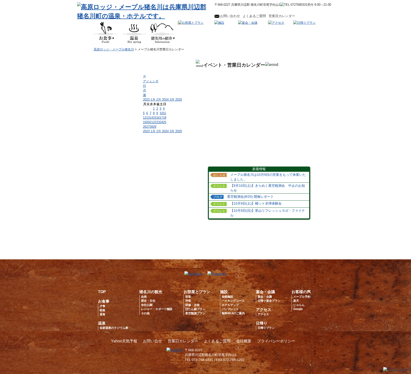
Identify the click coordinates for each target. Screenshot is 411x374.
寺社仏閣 (146, 305)
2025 (178, 99)
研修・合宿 (192, 305)
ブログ (217, 197)
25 (164, 122)
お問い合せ (152, 341)
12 (144, 117)
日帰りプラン (266, 328)
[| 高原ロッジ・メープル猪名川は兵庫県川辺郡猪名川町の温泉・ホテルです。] (143, 16)
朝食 (102, 310)
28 (151, 126)
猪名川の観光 (150, 292)
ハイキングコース (233, 300)
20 (148, 122)
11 (164, 113)
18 (164, 117)
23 (158, 122)
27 (148, 126)
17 (161, 117)
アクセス (263, 310)
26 (144, 126)
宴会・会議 (265, 292)
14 (151, 117)
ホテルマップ (230, 305)
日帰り (261, 323)
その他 (145, 313)
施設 (224, 292)
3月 (172, 99)
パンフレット (230, 309)
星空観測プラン (195, 313)
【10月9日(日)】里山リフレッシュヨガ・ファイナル (267, 213)
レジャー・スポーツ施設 (156, 309)
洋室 (188, 300)
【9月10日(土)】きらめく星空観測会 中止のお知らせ (267, 188)
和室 (188, 296)
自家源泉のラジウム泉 (114, 328)
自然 (144, 296)
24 (161, 122)
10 (161, 113)
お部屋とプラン (197, 292)
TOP (102, 292)
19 (144, 122)
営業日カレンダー (282, 16)
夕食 (102, 306)
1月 (153, 99)
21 (151, 122)
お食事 (103, 301)
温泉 (102, 323)
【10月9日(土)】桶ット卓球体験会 (256, 203)
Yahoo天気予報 (124, 341)
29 (154, 126)
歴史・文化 (148, 300)
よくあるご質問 (254, 16)
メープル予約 (301, 296)
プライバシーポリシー (276, 341)
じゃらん (299, 305)
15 (154, 117)
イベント (219, 186)
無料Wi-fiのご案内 (233, 313)
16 (158, 117)
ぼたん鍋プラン (195, 309)
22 (154, 122)
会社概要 (243, 341)
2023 (147, 99)
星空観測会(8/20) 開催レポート (250, 196)
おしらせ (219, 175)
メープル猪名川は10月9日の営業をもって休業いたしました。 (268, 177)
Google (298, 309)
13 (148, 117)
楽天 (296, 300)
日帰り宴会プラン (269, 300)
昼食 (102, 314)
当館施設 (227, 296)
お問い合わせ (230, 16)
